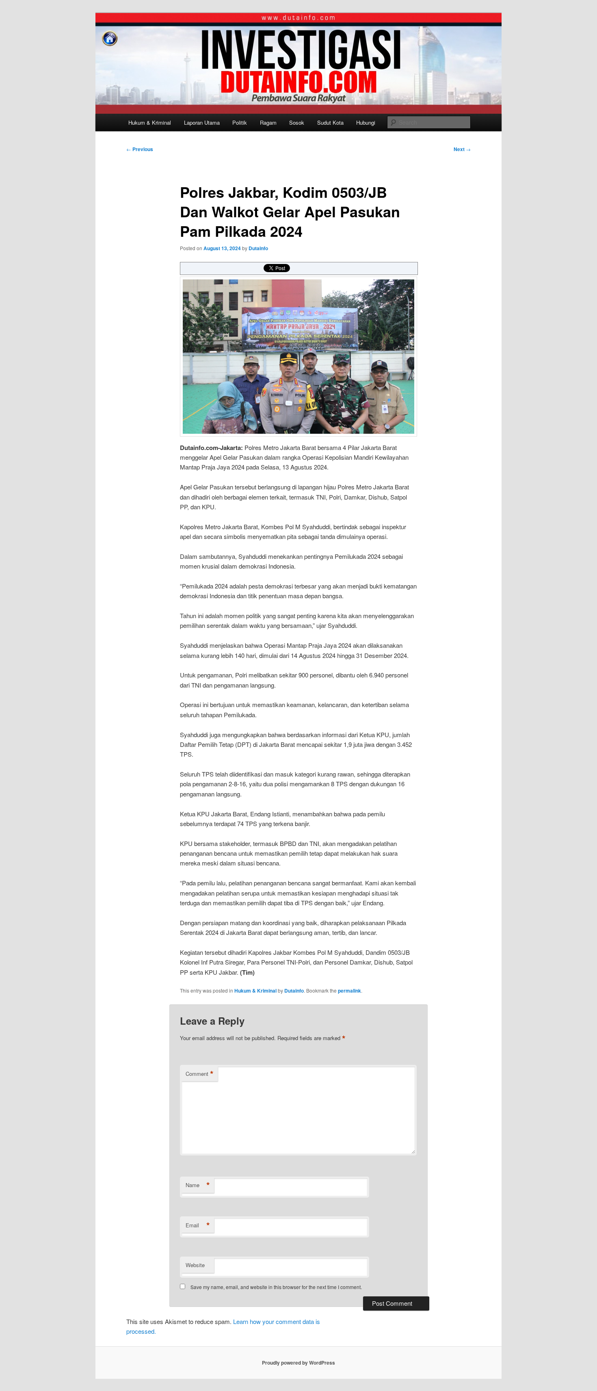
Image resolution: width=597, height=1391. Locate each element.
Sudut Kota (330, 122)
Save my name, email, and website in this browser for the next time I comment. (276, 1286)
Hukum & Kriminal (149, 122)
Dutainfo (258, 248)
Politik (239, 122)
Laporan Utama (202, 122)
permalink (349, 990)
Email (198, 1225)
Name (198, 1185)
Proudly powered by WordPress (298, 1362)
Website (195, 1265)
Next (462, 149)
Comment (200, 1073)
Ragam (268, 122)
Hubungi (365, 122)
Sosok (296, 122)
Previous (139, 149)
